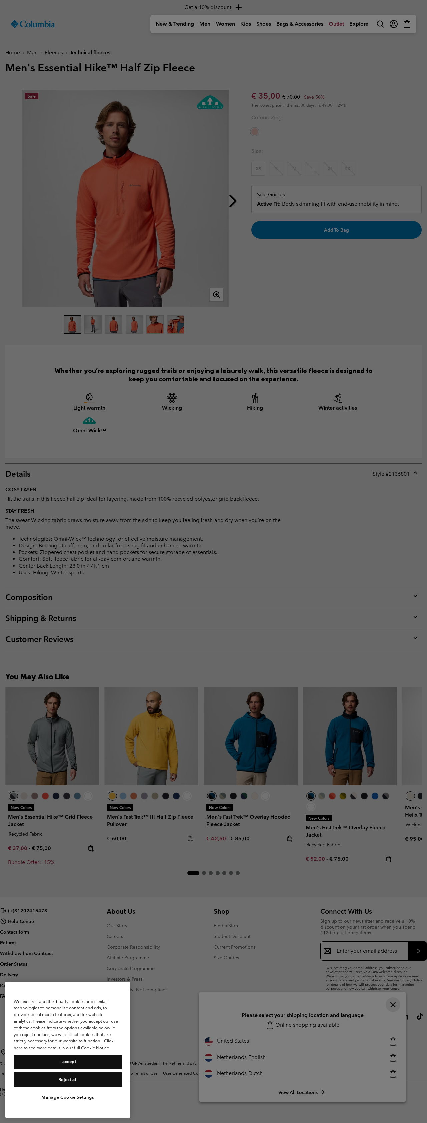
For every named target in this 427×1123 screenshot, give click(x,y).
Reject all (68, 1079)
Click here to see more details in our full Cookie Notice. (64, 1044)
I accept (67, 1061)
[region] (67, 1050)
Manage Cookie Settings (67, 1097)
